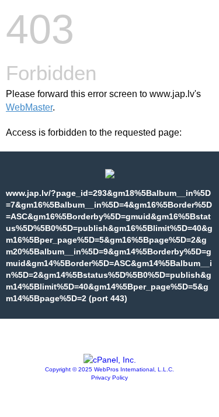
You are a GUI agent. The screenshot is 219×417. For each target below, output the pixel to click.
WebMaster (29, 107)
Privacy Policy (109, 377)
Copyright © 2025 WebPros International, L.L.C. (109, 369)
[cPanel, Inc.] (110, 359)
